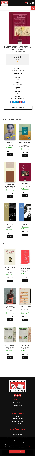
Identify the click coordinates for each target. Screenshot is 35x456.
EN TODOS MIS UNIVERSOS (10, 223)
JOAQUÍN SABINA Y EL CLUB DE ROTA (25, 143)
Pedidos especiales (17, 434)
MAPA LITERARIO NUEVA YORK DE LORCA (10, 344)
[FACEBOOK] (15, 395)
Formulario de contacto (18, 408)
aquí (13, 447)
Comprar (10, 154)
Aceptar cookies (17, 452)
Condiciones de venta (17, 418)
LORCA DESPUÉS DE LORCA (10, 143)
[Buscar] (33, 8)
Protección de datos (17, 421)
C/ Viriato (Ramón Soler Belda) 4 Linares (17, 437)
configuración (26, 447)
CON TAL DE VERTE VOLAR (25, 223)
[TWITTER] (17, 395)
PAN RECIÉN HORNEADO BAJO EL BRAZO (10, 185)
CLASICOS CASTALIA (17, 98)
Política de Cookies (17, 423)
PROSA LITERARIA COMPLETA (10, 268)
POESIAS (25, 183)
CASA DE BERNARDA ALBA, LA (10, 307)
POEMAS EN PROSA (25, 306)
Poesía (17, 79)
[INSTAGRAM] (20, 395)
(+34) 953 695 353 (17, 402)
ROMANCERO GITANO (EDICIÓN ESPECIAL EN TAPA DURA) (25, 267)
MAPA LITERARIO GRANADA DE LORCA (25, 344)
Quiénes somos (17, 432)
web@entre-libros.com (17, 405)
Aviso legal (17, 416)
